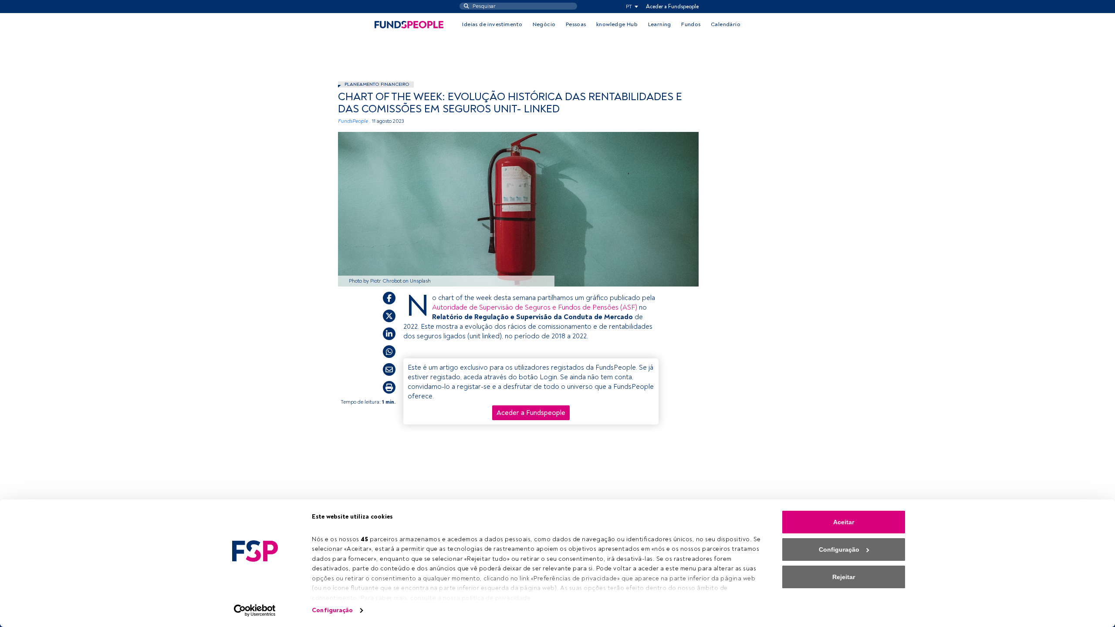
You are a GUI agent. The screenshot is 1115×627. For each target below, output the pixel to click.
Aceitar (843, 522)
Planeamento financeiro (377, 84)
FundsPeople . (354, 121)
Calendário (725, 24)
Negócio (544, 24)
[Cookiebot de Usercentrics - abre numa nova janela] (255, 610)
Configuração (332, 610)
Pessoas (576, 24)
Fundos (690, 24)
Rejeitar (843, 576)
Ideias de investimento (492, 24)
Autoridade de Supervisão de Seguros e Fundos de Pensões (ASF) (534, 307)
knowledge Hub (617, 24)
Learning (659, 24)
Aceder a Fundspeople (672, 6)
